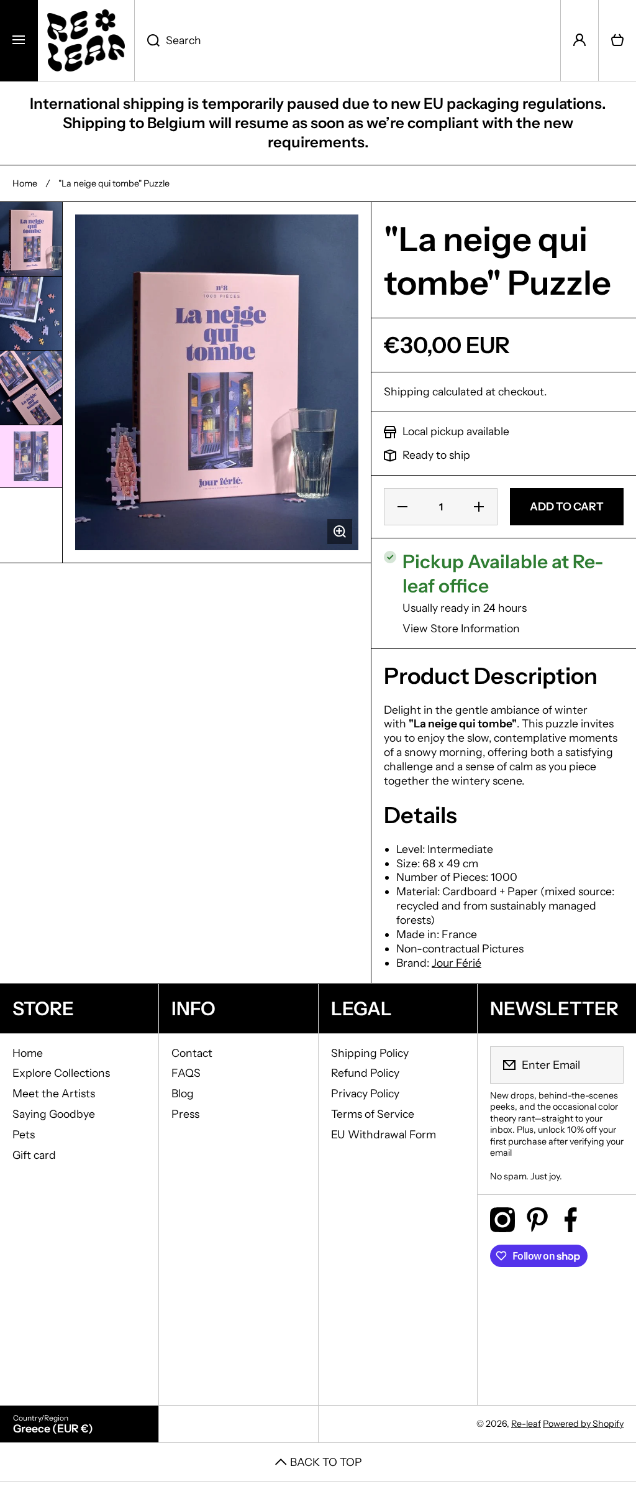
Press (185, 1113)
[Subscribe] (606, 1065)
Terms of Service (372, 1113)
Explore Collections (61, 1072)
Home (24, 183)
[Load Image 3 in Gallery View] (31, 388)
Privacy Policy (365, 1093)
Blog (182, 1093)
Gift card (34, 1154)
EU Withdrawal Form (383, 1134)
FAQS (186, 1072)
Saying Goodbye (53, 1113)
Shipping (407, 391)
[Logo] (86, 40)
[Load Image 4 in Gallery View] (31, 456)
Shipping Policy (370, 1052)
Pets (23, 1134)
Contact (191, 1052)
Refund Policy (365, 1072)
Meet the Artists (53, 1093)
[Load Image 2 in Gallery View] (31, 314)
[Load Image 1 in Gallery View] (31, 239)
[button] (617, 40)
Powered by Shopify (583, 1423)
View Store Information (461, 628)
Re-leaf (526, 1423)
